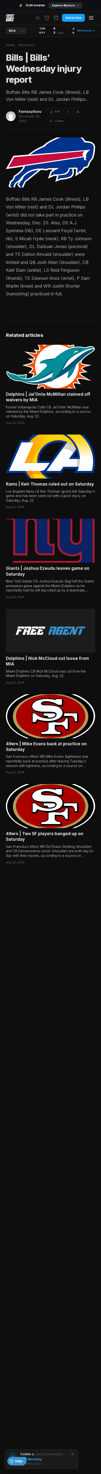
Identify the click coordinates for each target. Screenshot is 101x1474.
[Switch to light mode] (38, 18)
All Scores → (86, 30)
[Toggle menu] (91, 18)
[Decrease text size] (68, 111)
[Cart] (56, 17)
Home (10, 45)
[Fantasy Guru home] (10, 17)
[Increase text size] (78, 112)
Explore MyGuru (65, 5)
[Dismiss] (73, 1454)
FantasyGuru (30, 111)
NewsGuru (27, 45)
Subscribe (73, 18)
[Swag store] (46, 17)
